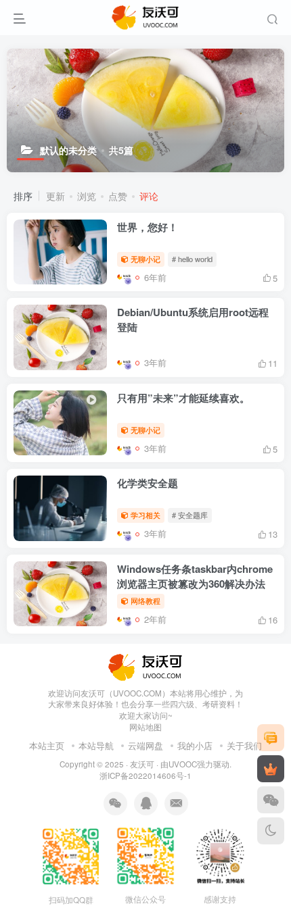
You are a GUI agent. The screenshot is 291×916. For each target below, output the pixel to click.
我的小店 (194, 745)
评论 (148, 196)
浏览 (86, 196)
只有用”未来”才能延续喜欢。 (183, 397)
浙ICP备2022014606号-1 (145, 775)
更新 (55, 196)
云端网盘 (145, 745)
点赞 (117, 196)
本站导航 (96, 745)
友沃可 (142, 764)
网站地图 (145, 726)
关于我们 (244, 745)
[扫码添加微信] (270, 799)
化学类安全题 (147, 483)
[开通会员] (270, 768)
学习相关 (145, 514)
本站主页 (46, 745)
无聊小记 (145, 258)
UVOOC (183, 764)
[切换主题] (270, 830)
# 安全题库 (190, 514)
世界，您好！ (147, 227)
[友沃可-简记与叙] (146, 665)
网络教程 (145, 600)
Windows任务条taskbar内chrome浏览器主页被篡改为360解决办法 (195, 576)
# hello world (192, 258)
